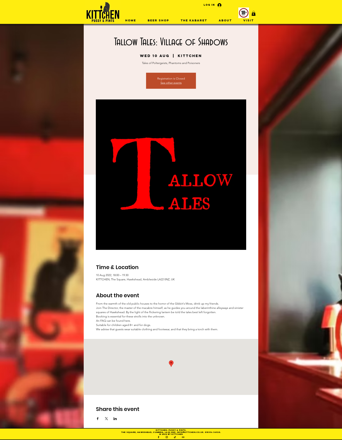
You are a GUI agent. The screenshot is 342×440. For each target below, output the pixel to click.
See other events (171, 82)
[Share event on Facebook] (97, 418)
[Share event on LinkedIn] (115, 418)
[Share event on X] (106, 418)
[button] (254, 13)
